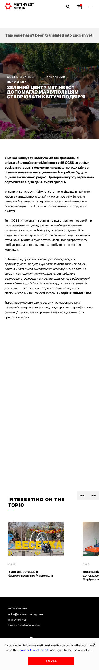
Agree (51, 661)
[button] (82, 495)
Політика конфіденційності (24, 625)
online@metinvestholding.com (25, 614)
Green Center (21, 77)
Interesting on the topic (36, 502)
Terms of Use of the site (34, 650)
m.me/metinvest (17, 619)
